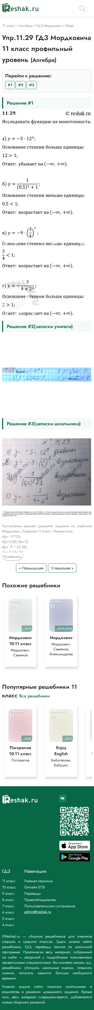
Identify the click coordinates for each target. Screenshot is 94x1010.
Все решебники (34, 695)
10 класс (9, 887)
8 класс (8, 899)
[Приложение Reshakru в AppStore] (74, 849)
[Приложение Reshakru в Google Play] (74, 860)
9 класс (8, 893)
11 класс (8, 880)
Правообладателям (40, 899)
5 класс (8, 918)
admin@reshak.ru (37, 911)
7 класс (8, 906)
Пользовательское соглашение (49, 906)
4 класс (8, 924)
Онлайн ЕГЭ (34, 887)
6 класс (8, 912)
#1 (10, 85)
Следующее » (62, 568)
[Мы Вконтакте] (62, 798)
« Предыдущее (31, 568)
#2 (20, 85)
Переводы (32, 893)
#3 (31, 85)
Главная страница (38, 880)
